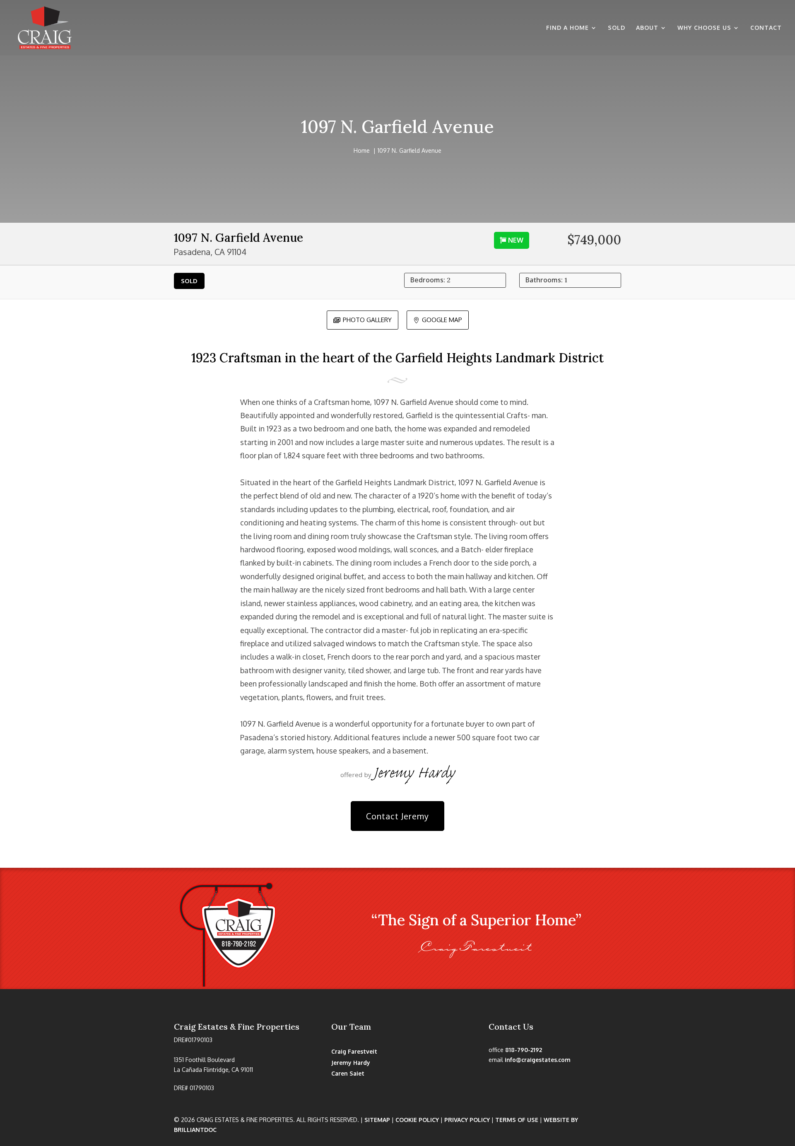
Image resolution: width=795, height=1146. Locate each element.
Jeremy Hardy (350, 1062)
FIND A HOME (567, 28)
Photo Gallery (362, 319)
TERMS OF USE (516, 1119)
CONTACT (766, 28)
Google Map (437, 319)
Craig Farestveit (354, 1051)
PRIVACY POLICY (467, 1119)
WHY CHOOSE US (704, 28)
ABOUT (647, 28)
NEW (515, 240)
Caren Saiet (347, 1073)
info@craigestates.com (538, 1059)
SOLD (616, 28)
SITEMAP (377, 1119)
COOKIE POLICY (417, 1119)
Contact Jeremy (397, 816)
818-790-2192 (523, 1049)
